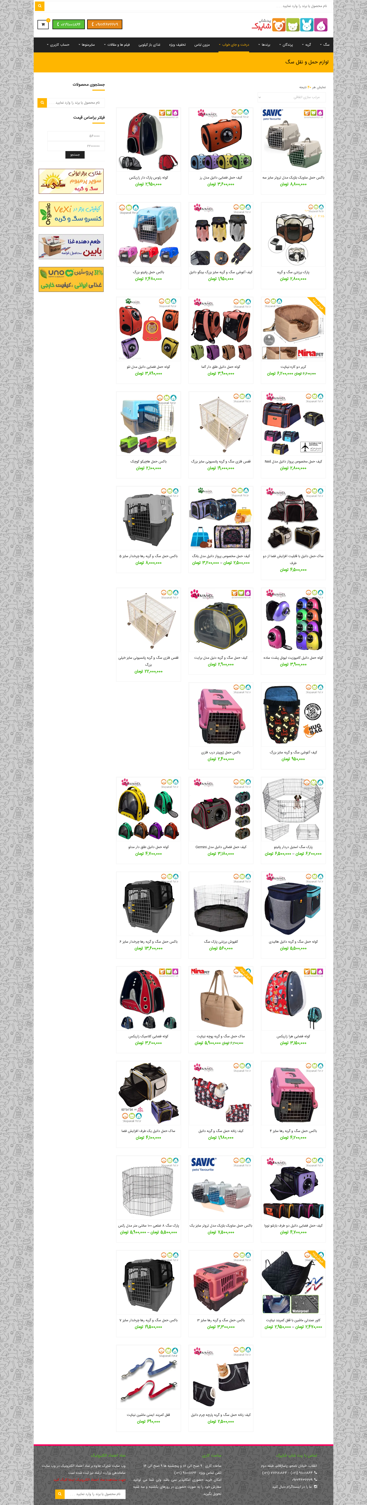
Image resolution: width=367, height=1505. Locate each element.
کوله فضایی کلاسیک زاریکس (148, 1037)
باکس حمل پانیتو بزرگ (148, 272)
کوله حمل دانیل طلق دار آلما (220, 367)
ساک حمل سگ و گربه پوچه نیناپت (221, 1037)
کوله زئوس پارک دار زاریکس (148, 178)
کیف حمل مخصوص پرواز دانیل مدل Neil (293, 462)
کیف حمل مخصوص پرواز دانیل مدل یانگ (221, 556)
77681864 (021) (274, 1473)
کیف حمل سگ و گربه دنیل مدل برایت (220, 658)
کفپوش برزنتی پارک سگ (221, 942)
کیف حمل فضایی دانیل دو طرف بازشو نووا (293, 1226)
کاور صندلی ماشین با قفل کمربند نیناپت (293, 1320)
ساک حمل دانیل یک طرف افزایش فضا (148, 1131)
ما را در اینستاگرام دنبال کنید (292, 1487)
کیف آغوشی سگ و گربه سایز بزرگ (293, 753)
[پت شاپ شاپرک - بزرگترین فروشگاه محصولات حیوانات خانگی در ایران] (290, 25)
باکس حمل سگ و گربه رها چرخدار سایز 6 (149, 942)
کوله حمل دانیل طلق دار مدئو (148, 847)
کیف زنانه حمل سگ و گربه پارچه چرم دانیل (221, 1415)
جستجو (75, 154)
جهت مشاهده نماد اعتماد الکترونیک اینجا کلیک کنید (89, 1480)
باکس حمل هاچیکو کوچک (149, 462)
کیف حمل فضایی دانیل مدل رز (221, 178)
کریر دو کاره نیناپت (293, 367)
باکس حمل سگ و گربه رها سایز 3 (221, 1320)
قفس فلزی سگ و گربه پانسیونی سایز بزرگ (221, 462)
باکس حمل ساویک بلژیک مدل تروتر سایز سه (293, 178)
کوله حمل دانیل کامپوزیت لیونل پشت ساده (293, 658)
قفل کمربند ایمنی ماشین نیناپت (148, 1415)
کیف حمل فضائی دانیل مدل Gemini (220, 847)
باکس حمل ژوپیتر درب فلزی (220, 753)
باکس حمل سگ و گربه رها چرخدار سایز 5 (148, 556)
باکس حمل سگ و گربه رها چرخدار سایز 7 (148, 1320)
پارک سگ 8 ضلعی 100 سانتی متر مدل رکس (148, 1226)
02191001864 (71, 25)
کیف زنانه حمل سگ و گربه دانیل (220, 1131)
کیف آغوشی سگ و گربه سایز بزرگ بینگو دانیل (220, 272)
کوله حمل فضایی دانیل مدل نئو (148, 367)
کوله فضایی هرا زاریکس (293, 1037)
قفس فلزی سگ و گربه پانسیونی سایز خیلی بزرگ (148, 661)
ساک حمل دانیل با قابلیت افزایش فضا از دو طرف (293, 559)
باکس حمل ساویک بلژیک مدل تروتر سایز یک (221, 1226)
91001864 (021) (302, 1473)
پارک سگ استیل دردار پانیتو (293, 847)
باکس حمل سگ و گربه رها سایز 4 (293, 1131)
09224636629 (107, 25)
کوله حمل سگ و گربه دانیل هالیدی (293, 942)
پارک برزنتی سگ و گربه (293, 272)
